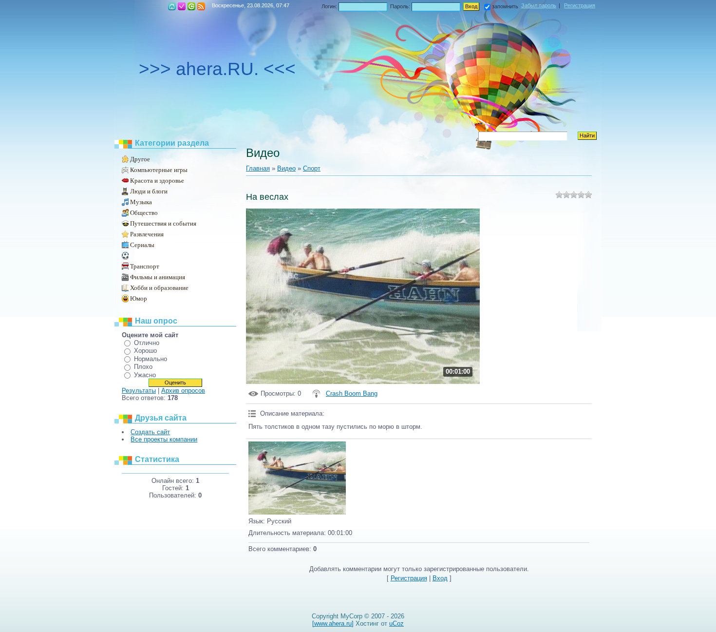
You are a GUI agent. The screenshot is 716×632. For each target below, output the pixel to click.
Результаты (139, 390)
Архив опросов (183, 390)
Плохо (143, 366)
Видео (286, 168)
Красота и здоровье (157, 180)
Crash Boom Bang (351, 393)
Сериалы (142, 245)
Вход (191, 6)
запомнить (505, 6)
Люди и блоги (149, 191)
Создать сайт (150, 432)
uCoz (396, 623)
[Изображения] (297, 478)
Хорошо (145, 350)
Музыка (141, 202)
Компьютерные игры (159, 169)
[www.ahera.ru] (333, 623)
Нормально (150, 359)
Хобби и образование (159, 287)
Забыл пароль (538, 5)
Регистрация (182, 6)
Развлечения (147, 234)
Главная (172, 6)
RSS (201, 6)
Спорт (137, 256)
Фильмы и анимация (157, 277)
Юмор (138, 298)
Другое (140, 159)
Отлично (146, 342)
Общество (144, 212)
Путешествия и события (163, 223)
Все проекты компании (164, 439)
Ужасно (145, 375)
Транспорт (144, 266)
